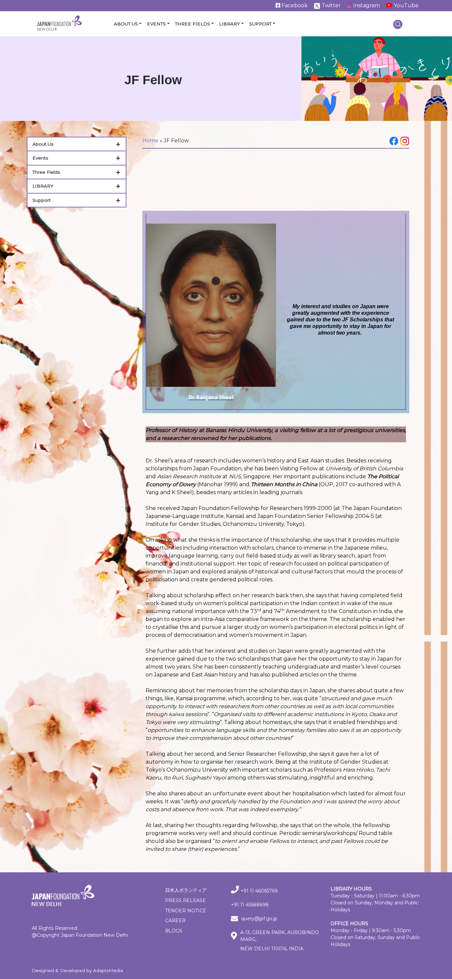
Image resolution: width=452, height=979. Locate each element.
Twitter (330, 5)
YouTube (405, 5)
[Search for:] (397, 24)
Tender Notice (185, 911)
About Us (126, 23)
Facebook (294, 5)
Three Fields (192, 23)
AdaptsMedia (108, 970)
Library (229, 23)
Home (150, 140)
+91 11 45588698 (250, 905)
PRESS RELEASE (185, 900)
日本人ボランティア (186, 890)
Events (156, 23)
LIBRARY (42, 186)
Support (260, 23)
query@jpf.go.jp (259, 919)
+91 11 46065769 (259, 891)
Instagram (366, 5)
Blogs (173, 931)
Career (175, 921)
